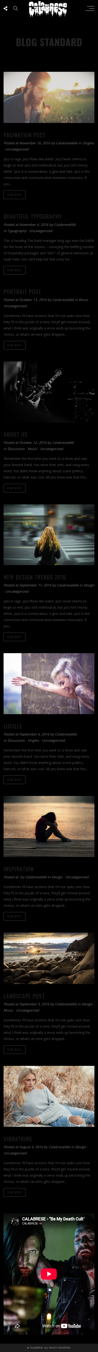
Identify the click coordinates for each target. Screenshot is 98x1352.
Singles (88, 143)
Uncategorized (17, 149)
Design (88, 585)
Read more (14, 195)
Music (83, 299)
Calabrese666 (67, 143)
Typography (17, 230)
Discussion (16, 448)
